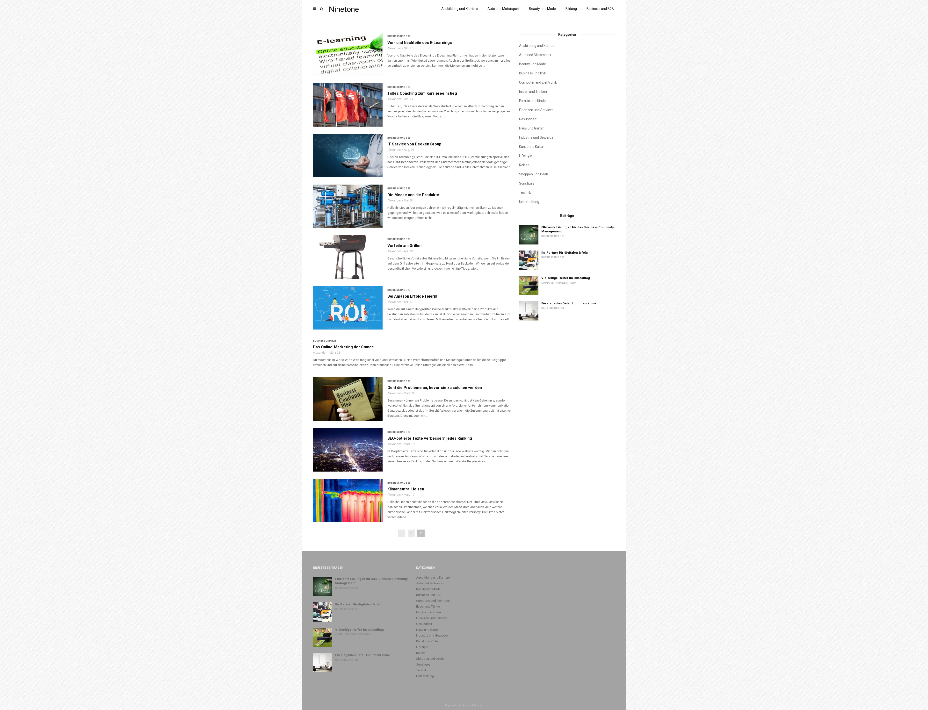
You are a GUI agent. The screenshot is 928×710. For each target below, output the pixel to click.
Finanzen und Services (536, 110)
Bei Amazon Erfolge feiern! (412, 296)
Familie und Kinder (533, 101)
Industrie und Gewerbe (536, 137)
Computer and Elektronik (538, 82)
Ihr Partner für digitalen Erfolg (564, 252)
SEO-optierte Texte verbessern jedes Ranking (429, 438)
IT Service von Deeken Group (414, 144)
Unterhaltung (529, 202)
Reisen (524, 165)
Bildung (571, 9)
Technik (525, 192)
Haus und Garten (531, 128)
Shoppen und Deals (534, 174)
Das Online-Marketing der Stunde (343, 347)
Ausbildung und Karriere (459, 9)
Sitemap (478, 705)
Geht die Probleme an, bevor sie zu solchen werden (434, 387)
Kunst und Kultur (531, 147)
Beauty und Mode (542, 9)
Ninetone (344, 9)
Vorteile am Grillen (404, 245)
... (401, 533)
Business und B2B (600, 9)
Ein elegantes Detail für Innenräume (568, 303)
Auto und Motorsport (503, 9)
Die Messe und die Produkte (413, 195)
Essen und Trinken (533, 91)
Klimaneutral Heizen (405, 489)
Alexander (394, 48)
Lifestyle (525, 156)
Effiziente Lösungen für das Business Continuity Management (577, 229)
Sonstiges (526, 183)
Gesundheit (527, 119)
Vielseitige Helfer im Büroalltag (565, 278)
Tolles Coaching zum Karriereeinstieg (422, 93)
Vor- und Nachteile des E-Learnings (419, 42)
